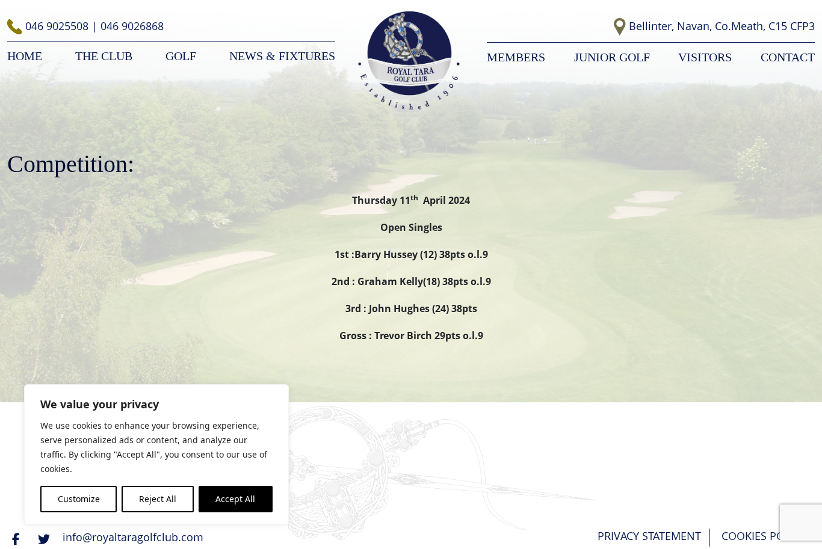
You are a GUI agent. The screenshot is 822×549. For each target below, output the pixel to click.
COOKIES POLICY (764, 536)
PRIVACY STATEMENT (649, 536)
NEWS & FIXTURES (282, 56)
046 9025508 (58, 26)
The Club (103, 56)
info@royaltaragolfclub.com (133, 537)
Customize (79, 499)
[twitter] (45, 539)
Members (516, 57)
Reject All (157, 499)
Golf (180, 56)
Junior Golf (612, 57)
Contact (788, 57)
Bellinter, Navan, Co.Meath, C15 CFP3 (722, 26)
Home (24, 56)
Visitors (705, 57)
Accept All (235, 499)
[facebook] (17, 539)
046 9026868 (132, 26)
